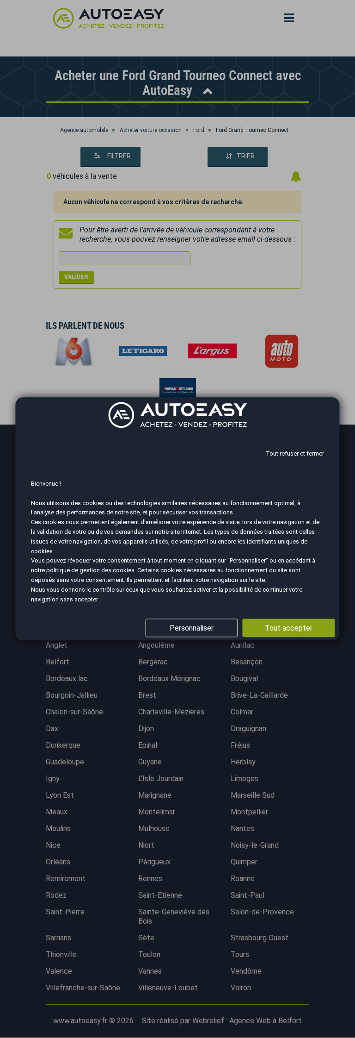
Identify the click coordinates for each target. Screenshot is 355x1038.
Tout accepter (288, 628)
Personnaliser (192, 628)
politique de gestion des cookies (90, 570)
